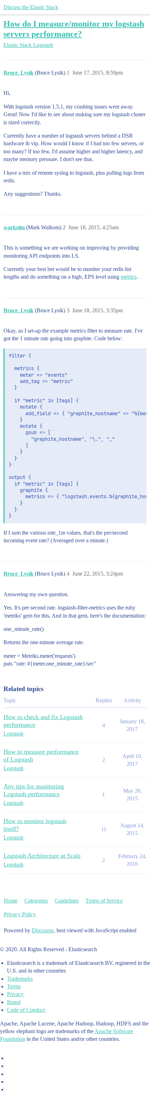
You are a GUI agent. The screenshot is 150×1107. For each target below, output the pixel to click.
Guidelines (66, 901)
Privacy (15, 994)
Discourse (43, 930)
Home (10, 901)
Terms (14, 986)
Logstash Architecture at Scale (42, 855)
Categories (36, 901)
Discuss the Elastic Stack (30, 7)
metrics (128, 277)
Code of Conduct (26, 1010)
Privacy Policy (20, 914)
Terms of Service (104, 901)
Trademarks (20, 979)
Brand (14, 1002)
